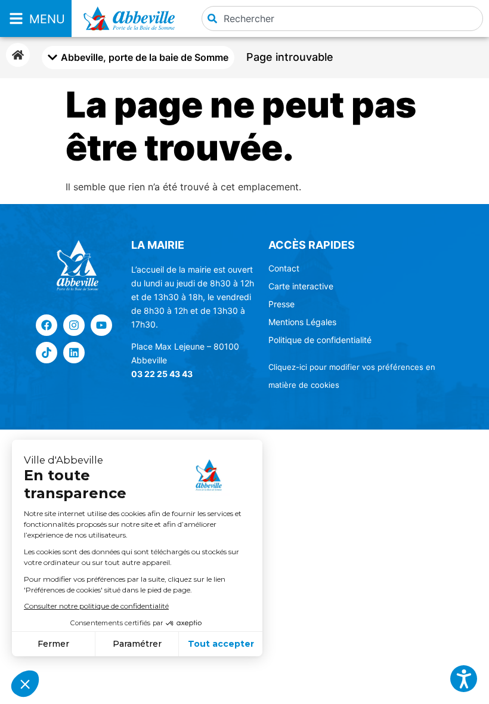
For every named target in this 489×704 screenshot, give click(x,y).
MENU (47, 19)
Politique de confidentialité (320, 340)
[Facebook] (46, 325)
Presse (281, 304)
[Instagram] (74, 325)
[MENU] (16, 18)
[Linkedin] (74, 352)
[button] (463, 678)
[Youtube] (101, 325)
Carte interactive (300, 286)
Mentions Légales (302, 322)
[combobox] (342, 18)
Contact (283, 268)
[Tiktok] (46, 352)
